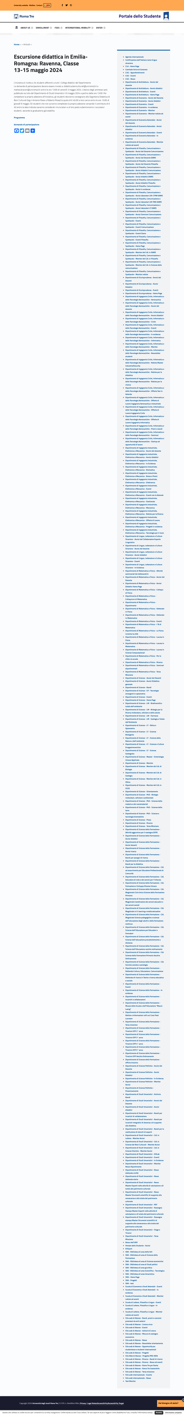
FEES (57, 27)
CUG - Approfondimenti (135, 72)
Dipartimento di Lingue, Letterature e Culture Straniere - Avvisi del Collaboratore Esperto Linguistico (143, 539)
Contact (39, 5)
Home (16, 44)
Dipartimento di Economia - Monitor (140, 110)
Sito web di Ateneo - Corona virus (138, 1324)
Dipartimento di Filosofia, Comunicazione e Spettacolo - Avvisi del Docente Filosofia (142, 162)
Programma (19, 117)
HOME (16, 27)
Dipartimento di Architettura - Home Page (142, 94)
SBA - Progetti (131, 1280)
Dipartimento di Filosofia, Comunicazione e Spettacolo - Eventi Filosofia (142, 238)
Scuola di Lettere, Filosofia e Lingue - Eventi (143, 1302)
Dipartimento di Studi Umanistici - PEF (141, 1204)
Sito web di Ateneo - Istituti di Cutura (140, 1330)
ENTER (99, 27)
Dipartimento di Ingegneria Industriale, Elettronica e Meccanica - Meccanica (141, 506)
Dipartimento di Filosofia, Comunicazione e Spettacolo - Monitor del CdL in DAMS (142, 251)
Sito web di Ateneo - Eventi (136, 1327)
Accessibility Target (116, 1403)
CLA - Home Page (132, 66)
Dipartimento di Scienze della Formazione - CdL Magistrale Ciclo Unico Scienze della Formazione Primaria (144, 892)
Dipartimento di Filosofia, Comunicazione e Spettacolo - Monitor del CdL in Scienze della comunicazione (143, 265)
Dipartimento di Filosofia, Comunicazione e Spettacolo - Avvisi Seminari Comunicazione (143, 213)
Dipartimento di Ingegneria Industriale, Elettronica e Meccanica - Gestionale (141, 500)
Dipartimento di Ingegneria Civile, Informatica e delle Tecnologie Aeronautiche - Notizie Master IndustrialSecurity (144, 362)
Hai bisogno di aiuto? (168, 1403)
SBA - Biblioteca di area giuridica (138, 1267)
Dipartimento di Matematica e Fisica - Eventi (143, 621)
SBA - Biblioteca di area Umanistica (139, 1273)
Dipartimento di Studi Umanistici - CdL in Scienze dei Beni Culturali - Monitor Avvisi (142, 1143)
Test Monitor (130, 1381)
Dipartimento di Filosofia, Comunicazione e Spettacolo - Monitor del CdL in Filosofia (142, 257)
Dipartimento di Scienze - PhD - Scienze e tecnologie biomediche (142, 815)
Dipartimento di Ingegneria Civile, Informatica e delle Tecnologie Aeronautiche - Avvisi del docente (144, 306)
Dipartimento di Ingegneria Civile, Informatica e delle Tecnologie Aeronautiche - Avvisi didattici (144, 314)
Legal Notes (92, 1403)
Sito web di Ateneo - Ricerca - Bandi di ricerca (143, 1359)
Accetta (159, 1412)
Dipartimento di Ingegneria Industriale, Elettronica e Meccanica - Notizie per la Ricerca (144, 512)
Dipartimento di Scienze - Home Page (140, 700)
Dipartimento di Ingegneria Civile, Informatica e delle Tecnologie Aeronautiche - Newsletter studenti (144, 353)
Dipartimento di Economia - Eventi (139, 104)
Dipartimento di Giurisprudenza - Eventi (141, 290)
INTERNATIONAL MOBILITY (78, 27)
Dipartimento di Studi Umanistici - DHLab (142, 1154)
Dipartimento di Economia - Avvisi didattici (143, 100)
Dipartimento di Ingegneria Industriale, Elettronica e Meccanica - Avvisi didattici (141, 456)
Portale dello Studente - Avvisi (137, 1245)
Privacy (83, 1403)
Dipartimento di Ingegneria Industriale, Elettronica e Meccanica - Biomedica (141, 468)
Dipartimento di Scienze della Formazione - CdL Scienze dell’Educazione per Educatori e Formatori (144, 930)
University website (21, 5)
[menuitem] (16, 27)
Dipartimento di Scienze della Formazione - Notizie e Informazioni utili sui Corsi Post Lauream (142, 1015)
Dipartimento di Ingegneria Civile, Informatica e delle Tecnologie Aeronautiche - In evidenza (144, 333)
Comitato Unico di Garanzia (136, 69)
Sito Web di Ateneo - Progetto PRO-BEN (141, 1355)
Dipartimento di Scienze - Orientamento (141, 791)
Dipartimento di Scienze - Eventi (138, 696)
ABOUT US (25, 27)
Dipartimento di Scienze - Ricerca (138, 823)
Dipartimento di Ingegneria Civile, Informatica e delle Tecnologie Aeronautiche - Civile (144, 320)
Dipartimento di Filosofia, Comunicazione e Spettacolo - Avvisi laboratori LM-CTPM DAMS (144, 194)
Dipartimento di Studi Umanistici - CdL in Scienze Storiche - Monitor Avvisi (142, 1149)
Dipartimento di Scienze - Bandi (138, 687)
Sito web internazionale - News (138, 1378)
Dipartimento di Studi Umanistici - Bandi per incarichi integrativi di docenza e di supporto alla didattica (143, 1122)
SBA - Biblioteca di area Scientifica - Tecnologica (144, 1270)
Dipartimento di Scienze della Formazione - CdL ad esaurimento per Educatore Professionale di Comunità (144, 870)
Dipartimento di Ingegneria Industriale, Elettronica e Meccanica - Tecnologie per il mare (144, 531)
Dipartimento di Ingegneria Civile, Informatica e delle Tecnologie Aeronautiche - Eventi (144, 326)
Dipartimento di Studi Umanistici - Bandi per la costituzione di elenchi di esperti (144, 1130)
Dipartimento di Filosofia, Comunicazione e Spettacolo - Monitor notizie (142, 273)
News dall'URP (131, 1242)
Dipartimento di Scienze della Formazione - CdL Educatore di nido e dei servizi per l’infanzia (144, 878)
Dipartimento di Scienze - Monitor (139, 763)
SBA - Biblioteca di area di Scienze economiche (144, 1261)
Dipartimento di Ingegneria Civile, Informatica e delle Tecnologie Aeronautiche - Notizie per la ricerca (144, 381)
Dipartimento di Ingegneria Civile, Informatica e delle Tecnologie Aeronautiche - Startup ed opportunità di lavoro (144, 441)
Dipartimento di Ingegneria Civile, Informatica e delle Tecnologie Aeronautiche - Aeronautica (144, 298)
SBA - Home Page (132, 1277)
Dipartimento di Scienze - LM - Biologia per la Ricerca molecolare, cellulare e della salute (143, 711)
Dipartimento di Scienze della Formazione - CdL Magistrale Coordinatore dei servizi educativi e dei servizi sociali (144, 902)
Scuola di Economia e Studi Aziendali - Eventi (143, 1286)
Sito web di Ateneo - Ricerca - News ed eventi (143, 1362)
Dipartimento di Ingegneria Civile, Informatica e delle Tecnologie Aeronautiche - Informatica (144, 339)
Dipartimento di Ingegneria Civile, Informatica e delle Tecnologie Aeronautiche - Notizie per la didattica (144, 372)
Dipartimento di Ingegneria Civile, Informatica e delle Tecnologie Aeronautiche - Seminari (144, 434)
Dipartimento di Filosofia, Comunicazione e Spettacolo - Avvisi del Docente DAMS (142, 156)
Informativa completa (173, 1412)
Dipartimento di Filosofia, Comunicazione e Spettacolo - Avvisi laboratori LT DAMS (142, 207)
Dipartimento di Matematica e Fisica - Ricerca (143, 662)
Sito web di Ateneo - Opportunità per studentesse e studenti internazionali (140, 1348)
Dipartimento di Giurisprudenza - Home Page (143, 293)
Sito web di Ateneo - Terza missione (139, 1371)
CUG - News (130, 78)
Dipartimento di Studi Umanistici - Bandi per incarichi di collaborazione (143, 1115)
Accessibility (102, 1403)
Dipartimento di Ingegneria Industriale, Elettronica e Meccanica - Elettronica (141, 481)
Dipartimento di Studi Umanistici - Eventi (142, 1157)
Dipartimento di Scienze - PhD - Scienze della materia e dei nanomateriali (143, 803)
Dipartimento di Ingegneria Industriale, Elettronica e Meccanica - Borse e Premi (141, 475)
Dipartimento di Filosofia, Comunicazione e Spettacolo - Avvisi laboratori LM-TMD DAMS (143, 200)
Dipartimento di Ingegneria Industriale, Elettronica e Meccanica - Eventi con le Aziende (144, 493)
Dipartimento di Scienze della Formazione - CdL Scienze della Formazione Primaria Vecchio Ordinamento (144, 955)
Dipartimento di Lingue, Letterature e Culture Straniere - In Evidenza (143, 566)
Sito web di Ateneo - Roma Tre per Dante (141, 1365)
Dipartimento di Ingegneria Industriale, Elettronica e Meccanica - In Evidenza (141, 462)
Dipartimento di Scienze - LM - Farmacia (141, 715)
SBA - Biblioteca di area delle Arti (138, 1251)
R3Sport (128, 1248)
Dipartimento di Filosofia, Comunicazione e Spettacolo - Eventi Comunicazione (142, 226)
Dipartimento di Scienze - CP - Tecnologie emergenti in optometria (142, 692)
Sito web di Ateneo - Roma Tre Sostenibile (142, 1368)
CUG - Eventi (130, 75)
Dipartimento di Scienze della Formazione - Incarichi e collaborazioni (142, 998)
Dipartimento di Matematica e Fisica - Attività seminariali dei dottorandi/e (144, 572)
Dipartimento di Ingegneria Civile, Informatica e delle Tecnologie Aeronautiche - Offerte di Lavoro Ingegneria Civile (144, 410)
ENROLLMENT (42, 27)
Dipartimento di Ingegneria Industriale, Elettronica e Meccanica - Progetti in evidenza (143, 525)
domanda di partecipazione (26, 124)
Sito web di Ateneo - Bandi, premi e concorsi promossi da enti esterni (143, 1320)
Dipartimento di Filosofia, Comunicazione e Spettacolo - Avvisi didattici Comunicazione (143, 169)
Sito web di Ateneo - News (136, 1340)
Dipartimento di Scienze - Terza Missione (142, 826)
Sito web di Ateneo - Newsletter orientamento (144, 1343)
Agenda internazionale (134, 56)
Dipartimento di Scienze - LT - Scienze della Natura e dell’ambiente (143, 739)
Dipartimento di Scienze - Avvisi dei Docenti (143, 678)
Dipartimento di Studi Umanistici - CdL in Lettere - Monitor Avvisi (142, 1137)
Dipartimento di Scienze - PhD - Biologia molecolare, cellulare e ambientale (141, 796)
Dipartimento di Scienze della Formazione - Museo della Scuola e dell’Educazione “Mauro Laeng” (143, 1006)
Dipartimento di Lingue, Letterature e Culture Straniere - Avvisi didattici (143, 553)
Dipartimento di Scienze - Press (138, 819)
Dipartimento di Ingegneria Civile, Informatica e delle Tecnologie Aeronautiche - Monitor (144, 345)
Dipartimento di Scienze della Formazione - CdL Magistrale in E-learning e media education (144, 910)
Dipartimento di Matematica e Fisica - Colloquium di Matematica (140, 598)
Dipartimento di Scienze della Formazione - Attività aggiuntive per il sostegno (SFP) (142, 831)
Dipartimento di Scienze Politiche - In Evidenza (144, 1078)
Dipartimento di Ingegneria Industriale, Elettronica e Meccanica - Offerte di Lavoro (142, 519)
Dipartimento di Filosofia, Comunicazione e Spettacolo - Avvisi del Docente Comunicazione (144, 150)
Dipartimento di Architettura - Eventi (140, 91)
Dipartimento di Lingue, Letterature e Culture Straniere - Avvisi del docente (143, 547)
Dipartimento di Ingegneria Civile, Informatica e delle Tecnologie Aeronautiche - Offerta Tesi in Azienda (144, 391)
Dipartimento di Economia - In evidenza (141, 107)
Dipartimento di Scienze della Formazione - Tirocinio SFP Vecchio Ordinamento (142, 1055)
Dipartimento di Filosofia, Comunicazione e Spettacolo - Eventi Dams (142, 232)
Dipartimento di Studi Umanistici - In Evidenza (144, 1160)
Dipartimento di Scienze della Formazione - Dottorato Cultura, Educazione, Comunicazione (144, 970)
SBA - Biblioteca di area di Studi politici (141, 1264)
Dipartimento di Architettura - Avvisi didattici (143, 88)
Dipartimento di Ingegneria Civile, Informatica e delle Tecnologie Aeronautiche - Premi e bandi (144, 427)
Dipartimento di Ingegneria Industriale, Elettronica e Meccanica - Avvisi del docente (143, 449)
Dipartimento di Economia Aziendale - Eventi (143, 132)
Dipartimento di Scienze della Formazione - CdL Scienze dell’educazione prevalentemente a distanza (144, 939)
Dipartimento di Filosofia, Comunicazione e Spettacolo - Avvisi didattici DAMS (142, 175)
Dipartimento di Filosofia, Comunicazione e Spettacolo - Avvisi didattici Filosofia (142, 181)
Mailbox (32, 5)
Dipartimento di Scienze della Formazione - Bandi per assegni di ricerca (142, 856)
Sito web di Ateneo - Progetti (137, 1352)
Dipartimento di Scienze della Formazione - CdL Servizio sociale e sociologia (144, 963)
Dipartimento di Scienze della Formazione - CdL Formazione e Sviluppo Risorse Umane (144, 884)
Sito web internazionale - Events (138, 1374)
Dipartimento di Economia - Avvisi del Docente (144, 97)
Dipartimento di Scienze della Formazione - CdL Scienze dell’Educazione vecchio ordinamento (144, 947)
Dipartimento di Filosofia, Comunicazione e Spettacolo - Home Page (142, 244)
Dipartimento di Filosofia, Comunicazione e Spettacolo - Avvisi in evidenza (142, 188)
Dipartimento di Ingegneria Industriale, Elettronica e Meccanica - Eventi (141, 487)
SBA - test (129, 1283)
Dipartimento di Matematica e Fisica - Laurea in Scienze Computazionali (144, 651)
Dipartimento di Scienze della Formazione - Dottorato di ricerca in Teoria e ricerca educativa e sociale (144, 977)
